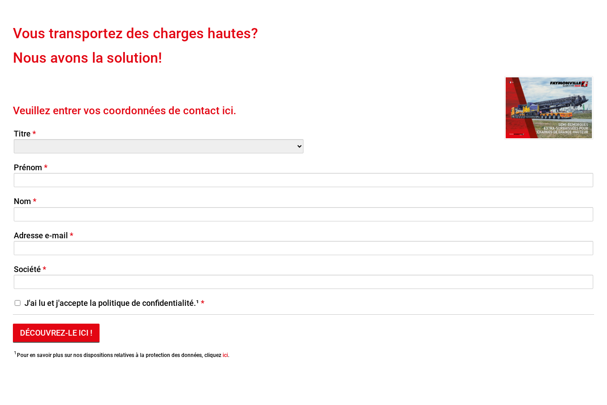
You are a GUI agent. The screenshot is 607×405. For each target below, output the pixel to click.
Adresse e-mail (41, 235)
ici (225, 355)
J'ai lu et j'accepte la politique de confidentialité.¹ (111, 303)
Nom (22, 201)
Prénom (28, 167)
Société (27, 269)
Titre (22, 133)
